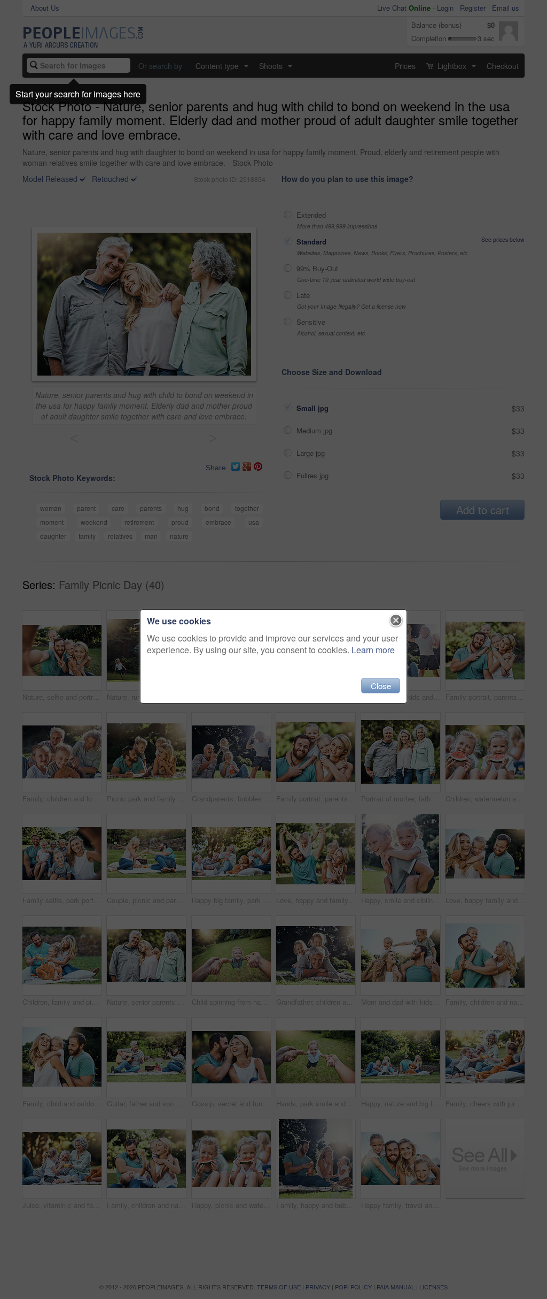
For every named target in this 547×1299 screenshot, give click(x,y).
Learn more (373, 650)
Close (381, 685)
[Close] (396, 621)
